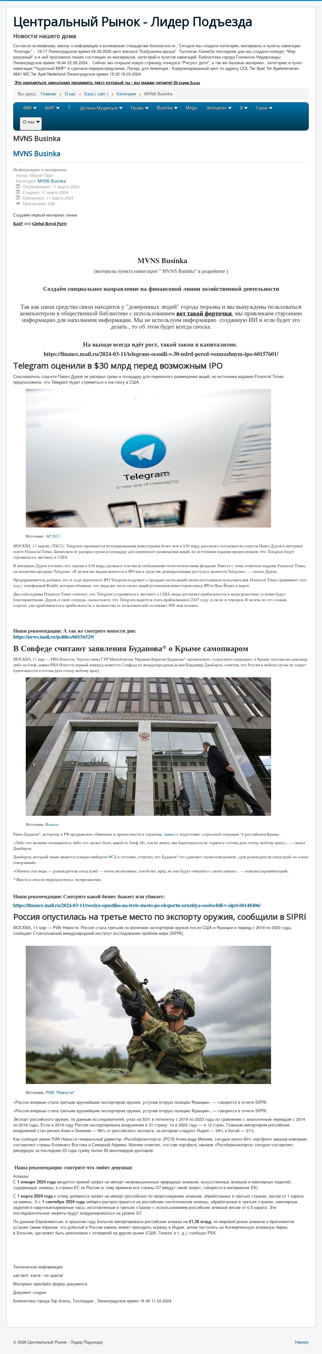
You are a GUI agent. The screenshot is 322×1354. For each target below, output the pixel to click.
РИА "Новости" (60, 1092)
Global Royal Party (49, 223)
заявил (169, 834)
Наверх (302, 1342)
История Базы (187, 82)
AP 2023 (53, 536)
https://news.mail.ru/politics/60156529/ (53, 636)
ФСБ (112, 857)
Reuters (52, 824)
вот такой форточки (204, 313)
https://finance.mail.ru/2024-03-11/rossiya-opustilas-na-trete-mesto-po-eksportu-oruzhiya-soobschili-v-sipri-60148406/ (137, 905)
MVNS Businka (37, 153)
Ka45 (18, 223)
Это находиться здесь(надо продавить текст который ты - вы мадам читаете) (94, 82)
